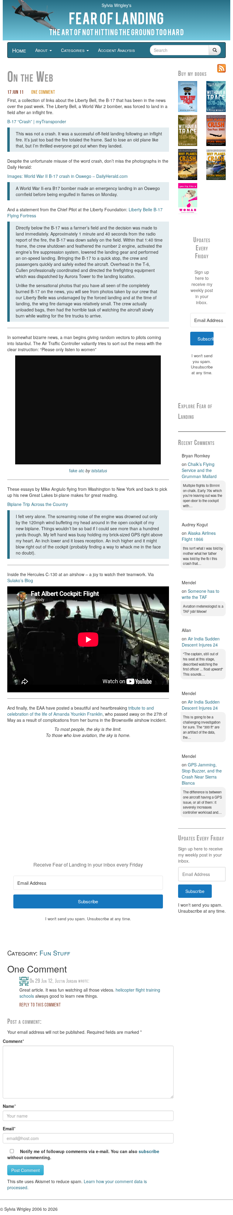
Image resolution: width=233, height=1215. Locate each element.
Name (8, 1106)
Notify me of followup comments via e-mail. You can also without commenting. (83, 1154)
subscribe (149, 1151)
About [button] (42, 50)
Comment (12, 1041)
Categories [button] (73, 50)
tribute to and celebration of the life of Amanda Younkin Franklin (80, 711)
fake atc (76, 470)
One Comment (43, 92)
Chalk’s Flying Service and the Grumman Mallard (199, 470)
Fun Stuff (54, 952)
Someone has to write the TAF (200, 594)
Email (8, 1128)
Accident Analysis (116, 50)
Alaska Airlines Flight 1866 (199, 536)
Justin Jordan (66, 981)
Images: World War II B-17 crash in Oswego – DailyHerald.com (67, 176)
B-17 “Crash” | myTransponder (36, 121)
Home (19, 50)
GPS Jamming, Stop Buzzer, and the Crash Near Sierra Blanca (202, 774)
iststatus (99, 470)
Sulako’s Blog (20, 580)
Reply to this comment (40, 1005)
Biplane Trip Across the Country (37, 504)
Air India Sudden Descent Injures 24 (201, 642)
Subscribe (194, 891)
